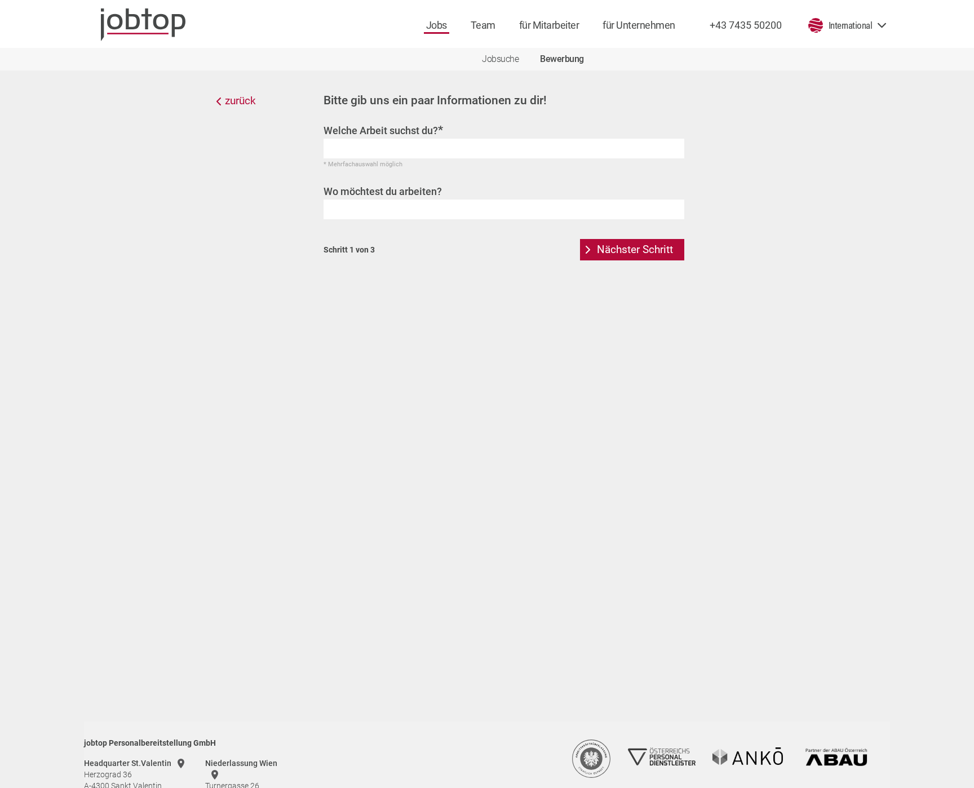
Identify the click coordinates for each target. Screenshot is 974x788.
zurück (240, 100)
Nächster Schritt (635, 249)
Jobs (436, 25)
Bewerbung (562, 59)
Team (483, 25)
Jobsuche (500, 59)
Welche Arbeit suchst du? (383, 130)
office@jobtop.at (528, 260)
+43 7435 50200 (746, 25)
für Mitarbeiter (549, 25)
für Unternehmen (639, 25)
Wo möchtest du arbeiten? (383, 191)
